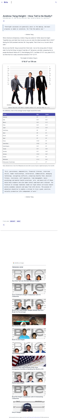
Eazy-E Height (16, 412)
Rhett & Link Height (18, 339)
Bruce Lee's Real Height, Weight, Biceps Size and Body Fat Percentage (27, 311)
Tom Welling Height (18, 353)
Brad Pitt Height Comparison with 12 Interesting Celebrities (27, 397)
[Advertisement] (29, 210)
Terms (25, 417)
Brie (6, 2)
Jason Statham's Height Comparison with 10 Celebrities (26, 295)
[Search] (56, 2)
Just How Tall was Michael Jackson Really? (26, 281)
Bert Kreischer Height (19, 326)
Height (12, 221)
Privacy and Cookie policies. (34, 417)
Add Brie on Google (19, 263)
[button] (4, 21)
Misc (18, 221)
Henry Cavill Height (18, 383)
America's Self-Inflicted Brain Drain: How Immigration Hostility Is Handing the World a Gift (27, 368)
